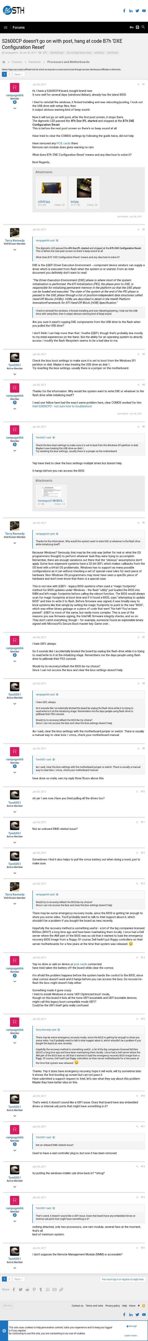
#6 (143, 522)
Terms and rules (94, 1305)
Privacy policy (112, 1305)
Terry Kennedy (14, 240)
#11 (143, 822)
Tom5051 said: (44, 437)
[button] (5, 27)
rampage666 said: (45, 240)
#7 (143, 637)
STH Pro (7, 1305)
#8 (143, 683)
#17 (143, 1126)
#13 (143, 883)
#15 (143, 1018)
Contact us (77, 1305)
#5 (143, 426)
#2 (143, 229)
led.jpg (75, 201)
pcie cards (80, 964)
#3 (143, 354)
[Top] (139, 1306)
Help (124, 1305)
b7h (45, 52)
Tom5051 (14, 365)
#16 (143, 1095)
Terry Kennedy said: (46, 1029)
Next (17, 74)
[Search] (143, 27)
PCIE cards (64, 143)
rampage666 (11, 52)
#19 (143, 1197)
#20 (143, 1248)
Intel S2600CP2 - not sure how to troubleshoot (62, 406)
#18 (143, 1166)
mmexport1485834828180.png (57, 500)
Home (132, 1305)
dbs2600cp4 (56, 52)
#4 (143, 384)
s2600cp (99, 52)
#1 (143, 84)
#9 (143, 748)
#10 (143, 791)
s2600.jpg (44, 201)
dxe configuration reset (79, 52)
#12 (143, 852)
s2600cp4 (112, 52)
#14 (143, 957)
